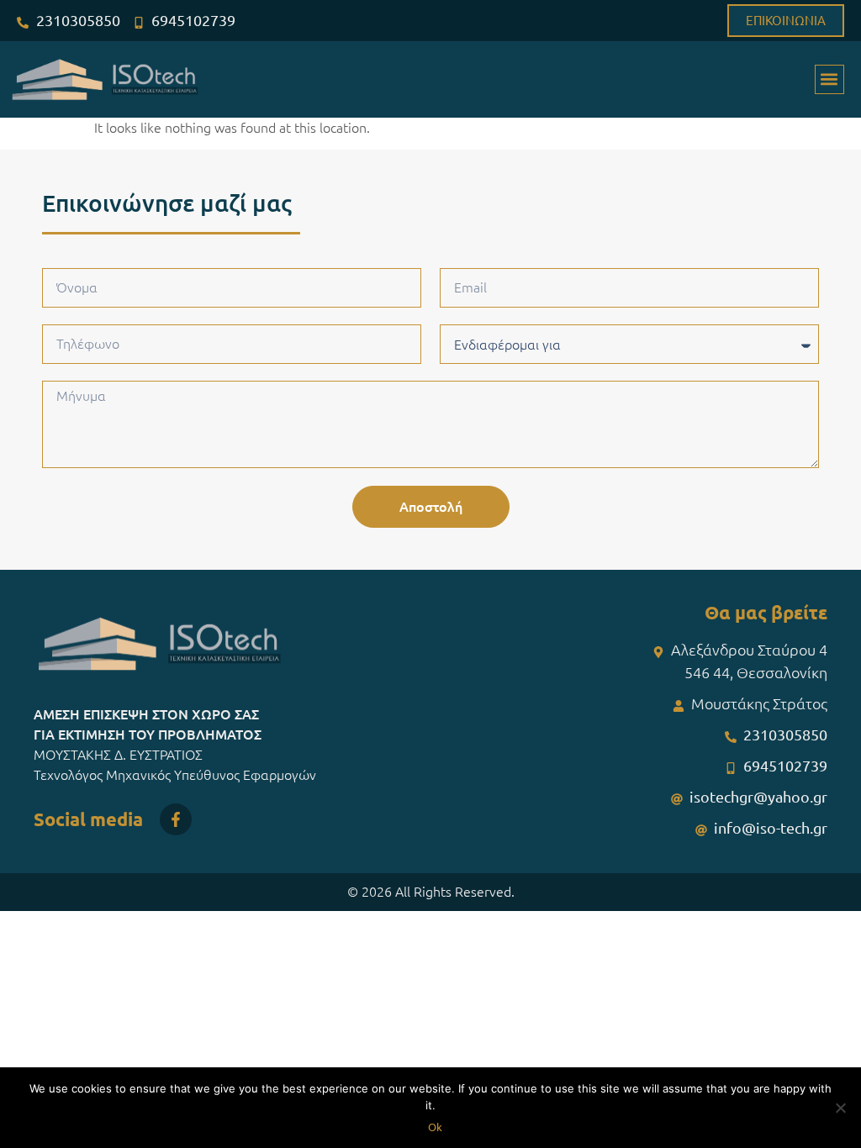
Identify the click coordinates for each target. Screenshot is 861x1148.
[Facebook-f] (176, 819)
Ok (435, 1127)
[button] (829, 79)
